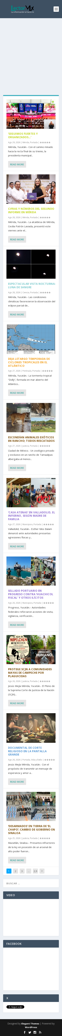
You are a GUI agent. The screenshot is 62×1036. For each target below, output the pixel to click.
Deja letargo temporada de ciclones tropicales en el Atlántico (29, 362)
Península (26, 370)
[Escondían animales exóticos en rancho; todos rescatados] (31, 417)
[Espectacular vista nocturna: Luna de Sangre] (31, 264)
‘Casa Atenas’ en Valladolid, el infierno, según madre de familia (31, 516)
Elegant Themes (30, 1023)
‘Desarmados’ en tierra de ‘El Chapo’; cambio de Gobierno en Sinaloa (31, 829)
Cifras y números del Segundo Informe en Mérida (31, 210)
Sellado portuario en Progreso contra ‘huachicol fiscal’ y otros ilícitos (30, 594)
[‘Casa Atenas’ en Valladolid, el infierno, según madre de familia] (31, 492)
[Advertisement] (31, 51)
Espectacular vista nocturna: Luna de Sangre (32, 285)
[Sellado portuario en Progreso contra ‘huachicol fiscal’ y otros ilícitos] (31, 571)
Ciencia (25, 292)
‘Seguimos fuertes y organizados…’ (23, 135)
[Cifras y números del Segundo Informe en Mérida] (31, 189)
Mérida (25, 142)
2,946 (35, 873)
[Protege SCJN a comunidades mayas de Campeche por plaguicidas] (31, 649)
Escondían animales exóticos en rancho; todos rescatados (31, 439)
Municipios (27, 524)
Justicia (25, 445)
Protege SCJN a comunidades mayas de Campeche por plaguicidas (30, 672)
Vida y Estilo (36, 759)
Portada (34, 142)
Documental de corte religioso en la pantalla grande (27, 751)
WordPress (31, 1027)
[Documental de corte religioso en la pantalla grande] (31, 728)
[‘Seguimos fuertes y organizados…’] (31, 114)
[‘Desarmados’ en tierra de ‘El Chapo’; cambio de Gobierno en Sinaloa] (31, 806)
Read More (17, 164)
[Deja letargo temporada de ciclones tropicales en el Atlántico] (31, 339)
